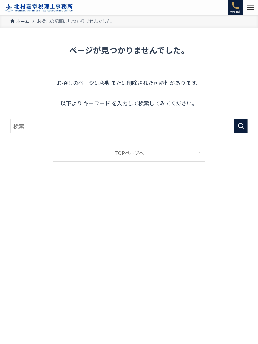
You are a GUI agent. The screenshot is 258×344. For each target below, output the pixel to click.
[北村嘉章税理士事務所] (39, 7)
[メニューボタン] (250, 7)
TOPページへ (129, 152)
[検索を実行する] (241, 126)
